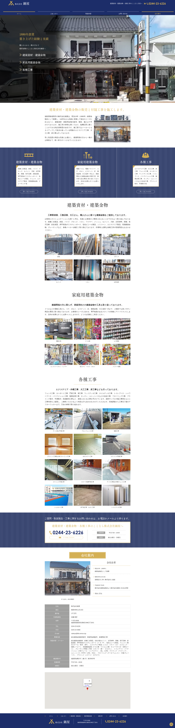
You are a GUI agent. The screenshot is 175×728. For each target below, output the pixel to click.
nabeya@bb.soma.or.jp (78, 633)
